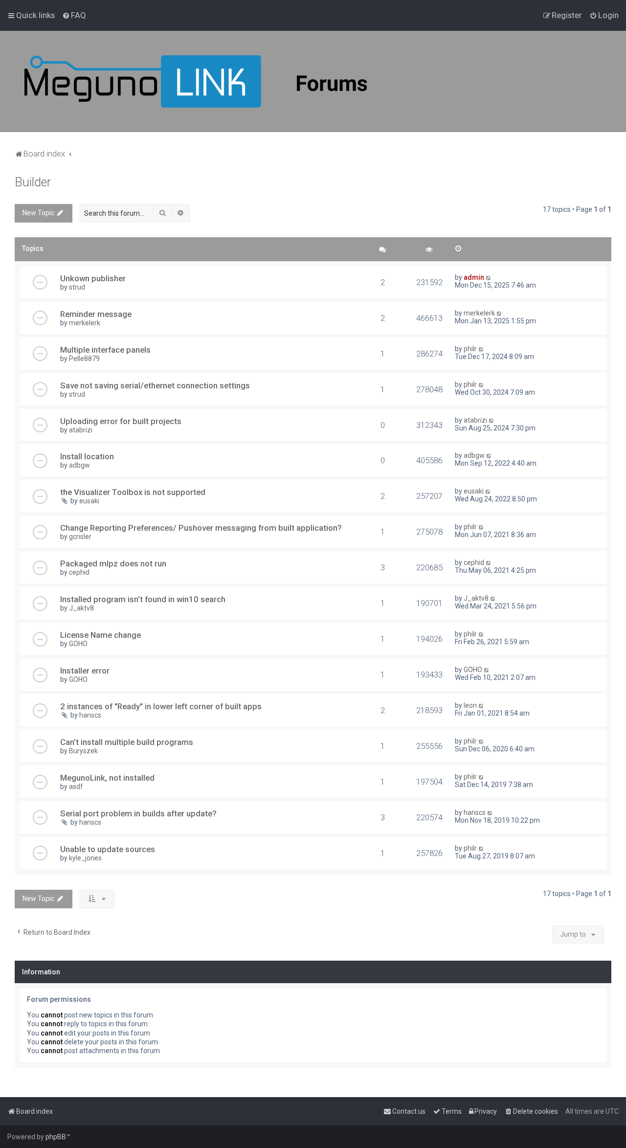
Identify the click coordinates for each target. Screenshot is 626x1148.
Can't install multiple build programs (126, 742)
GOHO (78, 644)
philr (470, 349)
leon (470, 705)
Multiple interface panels (105, 350)
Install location (87, 456)
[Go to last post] (489, 277)
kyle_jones (85, 858)
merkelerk (84, 323)
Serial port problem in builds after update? (138, 813)
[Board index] (195, 81)
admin (474, 277)
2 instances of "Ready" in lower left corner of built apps (161, 706)
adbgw (79, 465)
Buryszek (83, 751)
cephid (79, 572)
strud (77, 287)
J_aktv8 (81, 608)
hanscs (90, 715)
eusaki (89, 501)
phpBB (55, 1137)
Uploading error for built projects (120, 421)
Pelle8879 (84, 358)
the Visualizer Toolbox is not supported (132, 492)
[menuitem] (74, 15)
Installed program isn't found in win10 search (142, 599)
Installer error (85, 670)
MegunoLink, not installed (107, 778)
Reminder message (96, 314)
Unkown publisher (93, 278)
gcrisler (80, 536)
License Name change (100, 635)
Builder (33, 182)
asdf (76, 786)
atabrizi (80, 430)
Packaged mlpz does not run (113, 563)
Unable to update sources (107, 849)
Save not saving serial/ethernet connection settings (155, 385)
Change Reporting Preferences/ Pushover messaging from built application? (201, 528)
